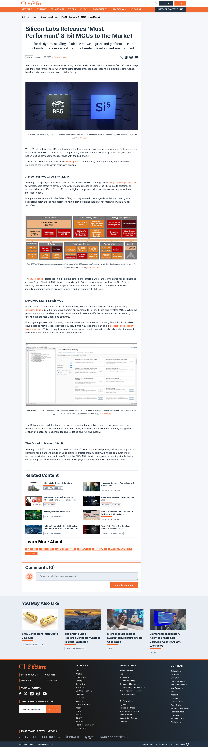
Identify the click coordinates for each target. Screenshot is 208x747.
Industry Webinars (53, 488)
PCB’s (78, 711)
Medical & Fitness (127, 708)
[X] (25, 693)
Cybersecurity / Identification (132, 687)
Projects (174, 698)
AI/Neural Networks (128, 670)
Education (57, 9)
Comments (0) (40, 567)
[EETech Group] (27, 737)
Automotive (124, 677)
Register (53, 709)
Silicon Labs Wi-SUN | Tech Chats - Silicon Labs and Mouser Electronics (59, 498)
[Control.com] (51, 737)
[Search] (156, 3)
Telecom (123, 721)
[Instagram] (38, 693)
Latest (78, 670)
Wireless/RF (81, 728)
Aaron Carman (60, 57)
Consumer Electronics (129, 684)
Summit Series (177, 701)
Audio (122, 674)
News (111, 648)
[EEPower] (72, 737)
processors (46, 549)
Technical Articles (179, 712)
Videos (84, 9)
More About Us (29, 674)
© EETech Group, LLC (28, 744)
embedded (31, 549)
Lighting (123, 704)
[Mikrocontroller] (114, 737)
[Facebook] (20, 693)
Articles (27, 9)
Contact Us (51, 680)
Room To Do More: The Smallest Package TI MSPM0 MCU (115, 527)
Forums (41, 9)
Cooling (79, 680)
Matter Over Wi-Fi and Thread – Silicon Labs (118, 498)
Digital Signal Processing (130, 691)
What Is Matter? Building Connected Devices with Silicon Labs (117, 513)
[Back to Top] (187, 744)
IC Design (80, 697)
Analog (79, 674)
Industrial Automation (129, 694)
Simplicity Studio (34, 310)
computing (84, 549)
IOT (121, 697)
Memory (79, 701)
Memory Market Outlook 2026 (56, 512)
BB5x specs (72, 161)
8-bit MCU (31, 553)
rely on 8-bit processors (123, 182)
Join (180, 3)
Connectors (81, 677)
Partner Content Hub (170, 9)
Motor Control (126, 714)
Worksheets (176, 722)
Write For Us (28, 680)
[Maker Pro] (89, 737)
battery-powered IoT (120, 549)
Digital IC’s (80, 684)
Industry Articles (75, 648)
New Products (177, 688)
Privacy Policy (148, 744)
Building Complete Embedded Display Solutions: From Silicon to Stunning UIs (60, 527)
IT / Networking (126, 701)
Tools (72, 9)
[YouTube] (45, 694)
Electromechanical (84, 691)
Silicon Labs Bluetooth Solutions (57, 483)
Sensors (79, 721)
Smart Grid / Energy (128, 718)
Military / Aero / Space (129, 711)
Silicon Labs (86, 138)
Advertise (50, 674)
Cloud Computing (127, 680)
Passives (79, 708)
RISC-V (79, 718)
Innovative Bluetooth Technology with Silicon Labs (117, 484)
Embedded (80, 694)
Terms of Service (162, 744)
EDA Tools (80, 687)
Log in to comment (124, 585)
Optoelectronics (83, 704)
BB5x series (36, 278)
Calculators (176, 671)
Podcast (135, 9)
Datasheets (100, 9)
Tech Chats (49, 505)
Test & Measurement (85, 725)
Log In (165, 3)
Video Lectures (177, 718)
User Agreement (178, 744)
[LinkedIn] (32, 693)
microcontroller (65, 549)
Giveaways (119, 9)
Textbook (175, 715)
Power (78, 714)
